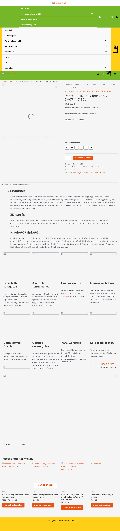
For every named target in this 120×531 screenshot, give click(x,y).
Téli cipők (95, 91)
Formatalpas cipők (13, 41)
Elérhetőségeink (28, 25)
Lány (7, 57)
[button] (112, 17)
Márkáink (9, 68)
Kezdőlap (6, 81)
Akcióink (8, 30)
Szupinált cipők (12, 46)
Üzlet (15, 81)
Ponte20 (86, 173)
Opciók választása (13, 505)
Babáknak (9, 52)
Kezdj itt (25, 8)
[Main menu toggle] (115, 73)
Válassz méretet (72, 143)
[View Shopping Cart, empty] (115, 49)
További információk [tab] (20, 185)
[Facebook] (100, 17)
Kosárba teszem (83, 158)
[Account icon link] (117, 17)
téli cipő (102, 173)
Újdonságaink (11, 35)
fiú (81, 173)
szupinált (94, 173)
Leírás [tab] (5, 185)
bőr (78, 173)
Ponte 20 (86, 84)
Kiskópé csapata (29, 19)
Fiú (6, 62)
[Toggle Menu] (92, 13)
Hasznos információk (31, 14)
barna (73, 173)
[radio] (67, 147)
